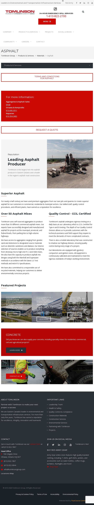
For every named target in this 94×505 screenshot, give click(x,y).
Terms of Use (42, 494)
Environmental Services (58, 423)
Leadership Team (56, 404)
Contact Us (14, 376)
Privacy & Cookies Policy (25, 494)
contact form (35, 444)
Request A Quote (47, 130)
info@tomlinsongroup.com (14, 469)
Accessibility (54, 494)
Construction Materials (58, 415)
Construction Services (57, 419)
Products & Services (12, 65)
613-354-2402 (11, 116)
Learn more (15, 350)
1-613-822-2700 (56, 16)
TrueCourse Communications (82, 501)
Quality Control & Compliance (60, 412)
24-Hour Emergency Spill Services (56, 13)
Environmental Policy (70, 494)
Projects (52, 430)
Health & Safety (55, 408)
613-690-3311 (11, 110)
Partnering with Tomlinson (59, 426)
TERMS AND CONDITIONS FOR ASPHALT (47, 77)
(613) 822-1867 (10, 447)
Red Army (69, 3)
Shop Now (54, 467)
